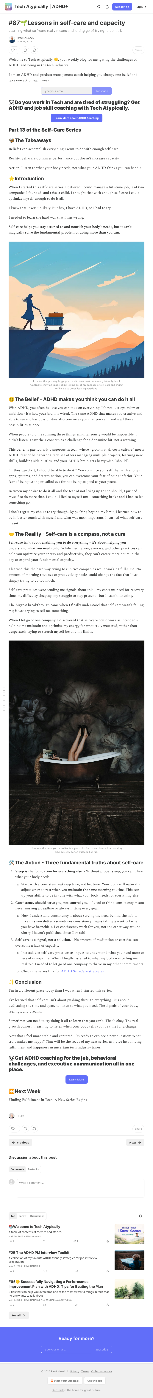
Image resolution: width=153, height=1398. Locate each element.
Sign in (141, 7)
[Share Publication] (107, 6)
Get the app (94, 1380)
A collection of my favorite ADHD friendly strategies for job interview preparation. (53, 1259)
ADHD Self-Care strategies (82, 971)
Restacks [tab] (33, 1169)
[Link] (3, 105)
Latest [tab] (22, 1216)
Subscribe (122, 7)
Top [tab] (13, 1216)
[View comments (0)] (25, 50)
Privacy (74, 1371)
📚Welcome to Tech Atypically (34, 1227)
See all (16, 1315)
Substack (58, 1390)
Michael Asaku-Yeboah (59, 1300)
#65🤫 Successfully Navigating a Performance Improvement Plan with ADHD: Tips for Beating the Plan (56, 1284)
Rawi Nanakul (26, 37)
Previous (23, 1142)
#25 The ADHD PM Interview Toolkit (39, 1253)
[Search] (99, 6)
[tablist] (25, 1169)
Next (132, 1142)
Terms (85, 1371)
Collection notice (101, 1371)
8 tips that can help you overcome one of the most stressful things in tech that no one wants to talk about (59, 1293)
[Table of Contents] (4, 699)
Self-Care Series (61, 130)
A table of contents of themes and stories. (35, 1232)
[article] (76, 1234)
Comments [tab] (17, 1169)
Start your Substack (66, 1380)
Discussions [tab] (37, 1216)
